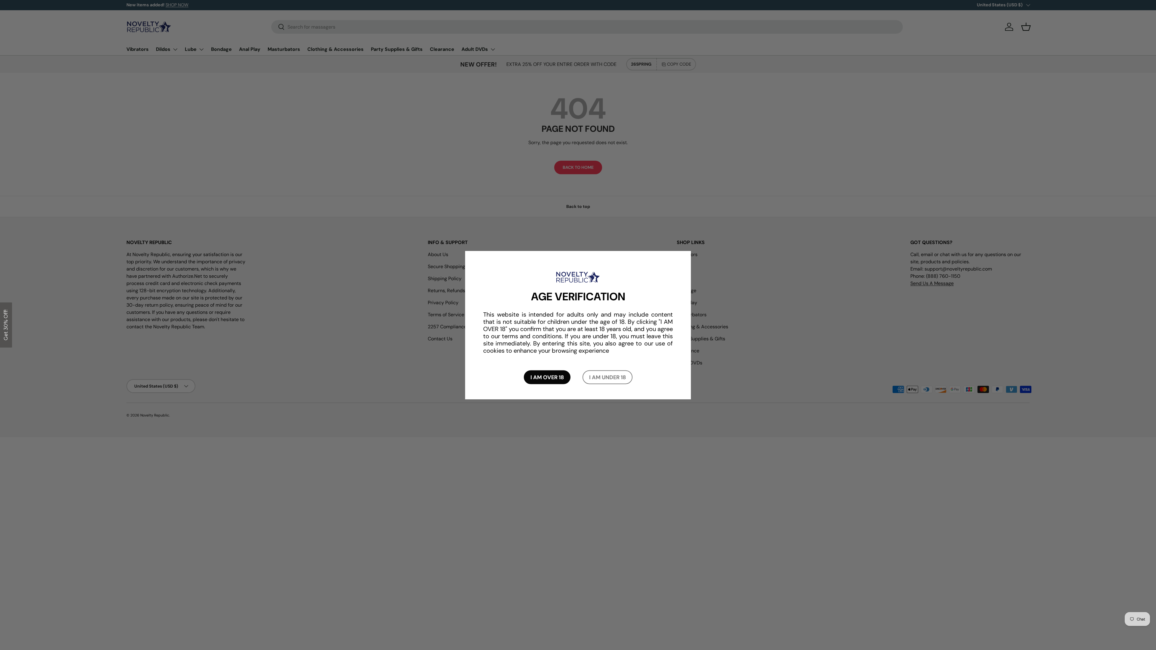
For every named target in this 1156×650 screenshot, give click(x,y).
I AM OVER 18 (547, 377)
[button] (6, 325)
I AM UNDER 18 (607, 377)
